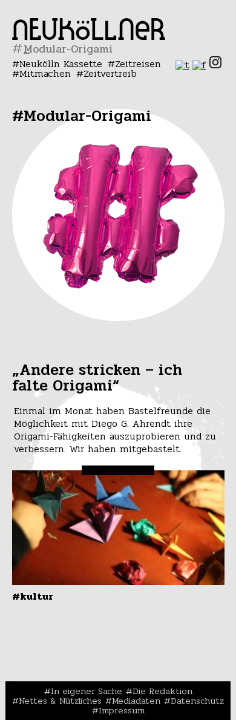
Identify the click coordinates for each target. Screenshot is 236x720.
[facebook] (199, 65)
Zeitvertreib (110, 73)
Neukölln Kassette (60, 63)
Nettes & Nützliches (60, 700)
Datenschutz (197, 700)
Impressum (122, 710)
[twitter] (182, 65)
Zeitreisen (138, 63)
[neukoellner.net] (88, 36)
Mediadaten (136, 700)
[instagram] (215, 65)
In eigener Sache (86, 691)
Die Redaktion (162, 691)
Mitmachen (45, 73)
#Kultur (32, 596)
